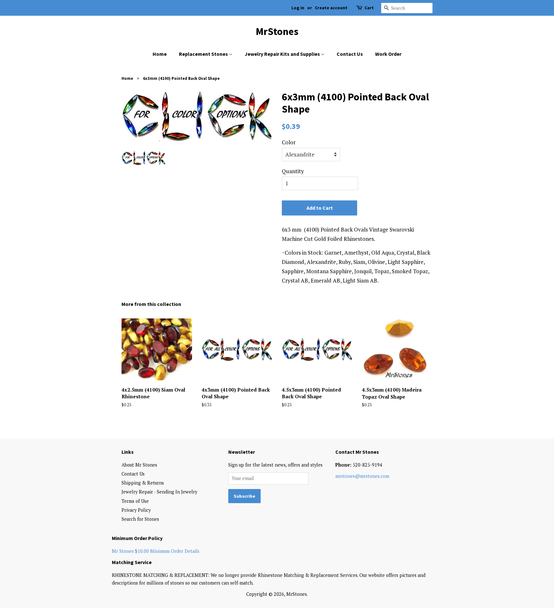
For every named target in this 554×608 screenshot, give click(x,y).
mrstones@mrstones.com (362, 476)
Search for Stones (140, 519)
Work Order (388, 54)
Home (160, 54)
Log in (297, 8)
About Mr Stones (139, 465)
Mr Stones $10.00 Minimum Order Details (155, 551)
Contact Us (350, 54)
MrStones (277, 31)
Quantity (293, 171)
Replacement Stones (204, 54)
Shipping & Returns (143, 483)
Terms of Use (135, 501)
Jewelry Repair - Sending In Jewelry (159, 492)
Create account (331, 8)
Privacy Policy (136, 510)
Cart (369, 8)
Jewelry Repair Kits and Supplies (283, 54)
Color (289, 142)
